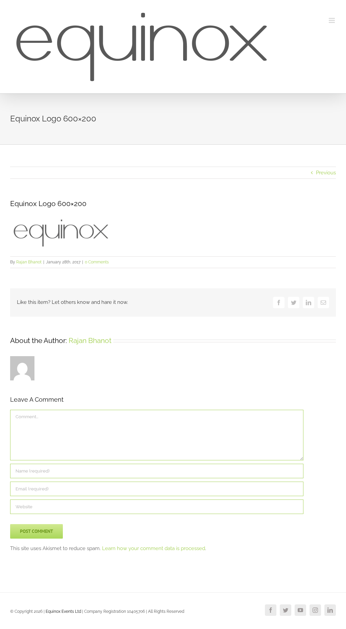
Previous (326, 173)
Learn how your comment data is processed (153, 548)
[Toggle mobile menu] (332, 20)
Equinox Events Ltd (63, 611)
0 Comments (97, 262)
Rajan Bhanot (29, 262)
